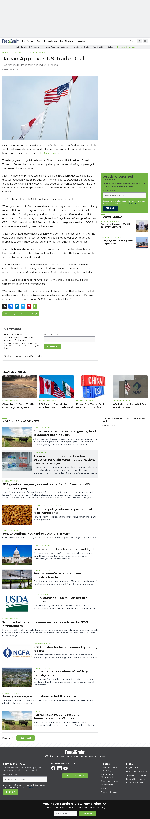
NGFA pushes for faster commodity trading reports (65, 648)
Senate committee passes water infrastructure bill (57, 575)
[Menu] (145, 41)
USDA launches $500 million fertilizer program (60, 599)
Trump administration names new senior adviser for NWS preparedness (45, 624)
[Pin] (29, 306)
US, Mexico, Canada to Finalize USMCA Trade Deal (56, 406)
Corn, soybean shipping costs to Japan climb (117, 242)
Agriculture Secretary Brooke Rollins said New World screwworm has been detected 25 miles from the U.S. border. (64, 723)
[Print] (4, 306)
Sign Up (110, 208)
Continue (87, 813)
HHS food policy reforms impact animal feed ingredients (62, 510)
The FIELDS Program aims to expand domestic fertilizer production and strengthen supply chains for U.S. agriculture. (64, 607)
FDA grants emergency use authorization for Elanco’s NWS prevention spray (46, 486)
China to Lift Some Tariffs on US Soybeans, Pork (18, 406)
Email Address (52, 334)
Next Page (26, 738)
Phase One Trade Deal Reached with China (90, 406)
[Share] (10, 306)
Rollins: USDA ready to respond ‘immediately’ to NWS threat (56, 716)
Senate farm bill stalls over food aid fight (63, 549)
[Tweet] (23, 306)
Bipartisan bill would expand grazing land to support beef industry (64, 433)
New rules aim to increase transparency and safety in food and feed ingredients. (65, 518)
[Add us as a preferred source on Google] (35, 306)
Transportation (10, 530)
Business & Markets (13, 52)
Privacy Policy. (134, 203)
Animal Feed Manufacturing (47, 506)
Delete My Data (75, 776)
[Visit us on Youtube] (65, 768)
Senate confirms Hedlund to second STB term (36, 533)
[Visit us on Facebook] (53, 768)
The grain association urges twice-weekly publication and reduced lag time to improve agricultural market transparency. (65, 656)
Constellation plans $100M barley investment (115, 225)
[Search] (139, 41)
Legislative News (35, 52)
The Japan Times (48, 153)
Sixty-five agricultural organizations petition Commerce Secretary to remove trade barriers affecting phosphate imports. (47, 701)
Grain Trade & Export (112, 238)
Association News (110, 221)
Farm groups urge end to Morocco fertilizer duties (39, 696)
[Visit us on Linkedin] (59, 768)
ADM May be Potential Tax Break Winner (129, 406)
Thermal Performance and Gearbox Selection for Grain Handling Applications (64, 457)
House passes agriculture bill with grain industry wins (63, 673)
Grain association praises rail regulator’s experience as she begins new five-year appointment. (49, 537)
